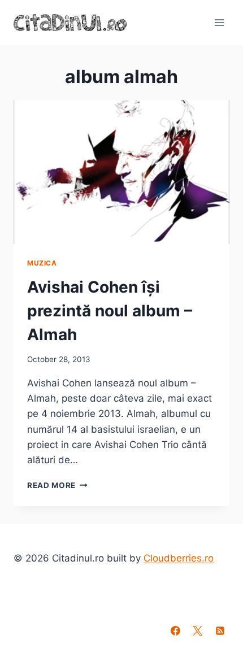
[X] (197, 630)
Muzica (42, 263)
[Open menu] (219, 22)
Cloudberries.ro (179, 558)
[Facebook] (175, 630)
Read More (57, 485)
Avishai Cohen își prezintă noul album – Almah (109, 310)
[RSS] (219, 630)
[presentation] (121, 172)
